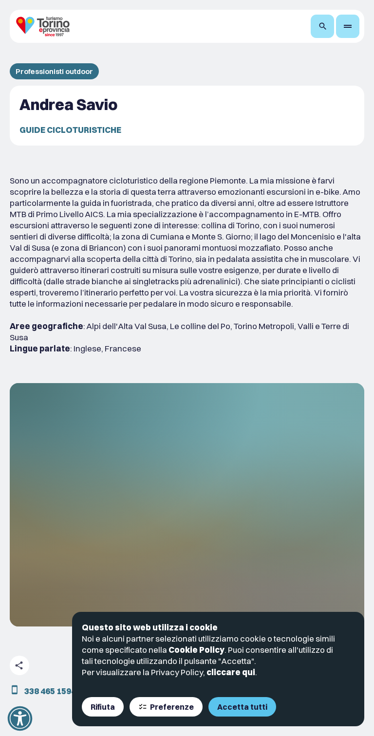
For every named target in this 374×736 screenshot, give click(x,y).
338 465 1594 (50, 691)
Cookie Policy (196, 649)
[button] (20, 718)
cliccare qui (230, 672)
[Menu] (347, 26)
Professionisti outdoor (54, 71)
